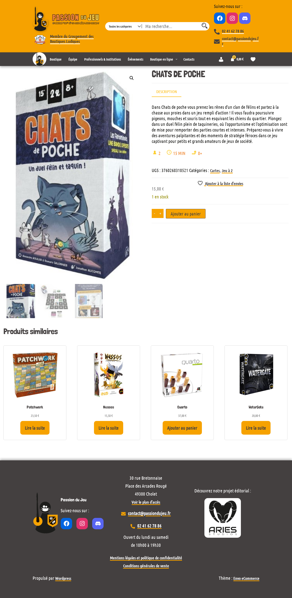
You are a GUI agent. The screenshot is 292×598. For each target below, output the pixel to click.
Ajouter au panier (186, 213)
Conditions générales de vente (146, 565)
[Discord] (244, 18)
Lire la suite (35, 428)
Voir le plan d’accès (146, 501)
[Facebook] (219, 18)
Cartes (215, 170)
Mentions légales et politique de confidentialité (146, 557)
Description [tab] (166, 91)
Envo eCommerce (246, 578)
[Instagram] (232, 18)
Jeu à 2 (227, 170)
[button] (132, 78)
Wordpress (63, 578)
